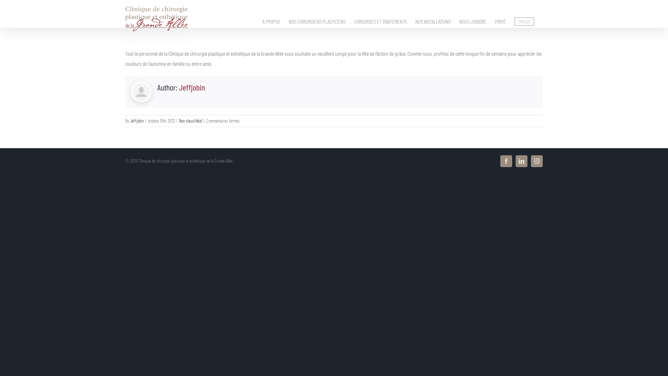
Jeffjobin (192, 87)
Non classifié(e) (190, 121)
